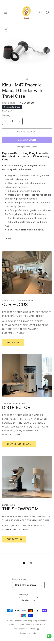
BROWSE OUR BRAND (18, 444)
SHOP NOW (13, 342)
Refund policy (24, 624)
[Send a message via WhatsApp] (49, 636)
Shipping (5, 111)
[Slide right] (33, 79)
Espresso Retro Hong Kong (25, 621)
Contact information (28, 633)
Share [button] (8, 238)
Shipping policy (37, 629)
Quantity (6, 115)
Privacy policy (39, 624)
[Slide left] (21, 79)
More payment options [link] (27, 147)
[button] (6, 12)
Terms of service (20, 629)
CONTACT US (14, 539)
